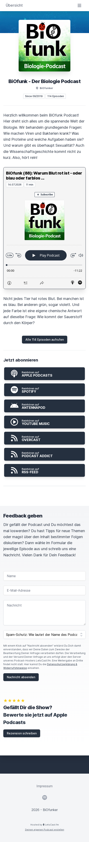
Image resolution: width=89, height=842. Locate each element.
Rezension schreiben (22, 733)
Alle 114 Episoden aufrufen (44, 339)
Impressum (44, 786)
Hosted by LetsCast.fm (44, 824)
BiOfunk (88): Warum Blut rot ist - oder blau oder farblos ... (44, 176)
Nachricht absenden (21, 677)
